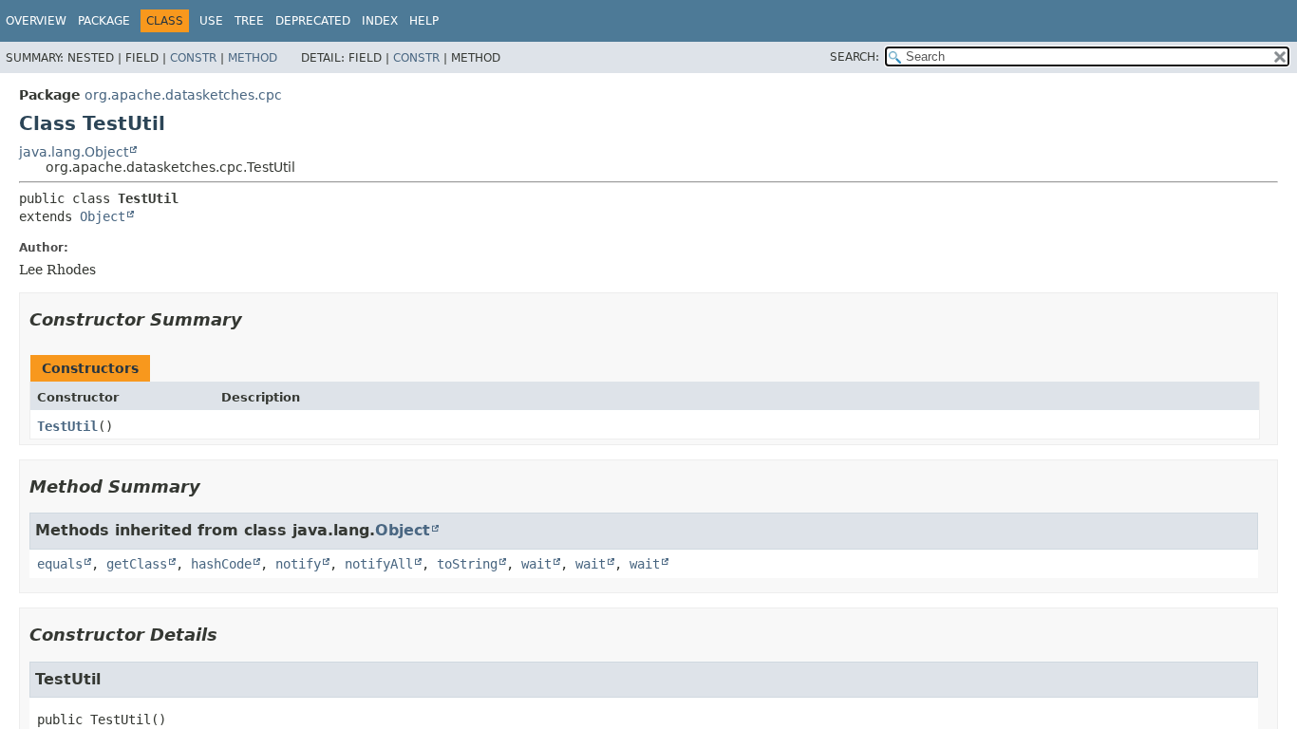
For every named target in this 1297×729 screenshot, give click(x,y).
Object (102, 216)
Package (104, 21)
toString (467, 563)
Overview (36, 21)
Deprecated (312, 21)
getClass (136, 563)
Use (211, 21)
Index (380, 21)
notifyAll (379, 563)
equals (60, 563)
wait (536, 563)
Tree (249, 21)
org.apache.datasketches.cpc (183, 95)
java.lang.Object (73, 151)
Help (424, 21)
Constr (193, 58)
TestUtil (67, 426)
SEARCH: (854, 57)
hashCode (221, 563)
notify (298, 563)
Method (252, 58)
